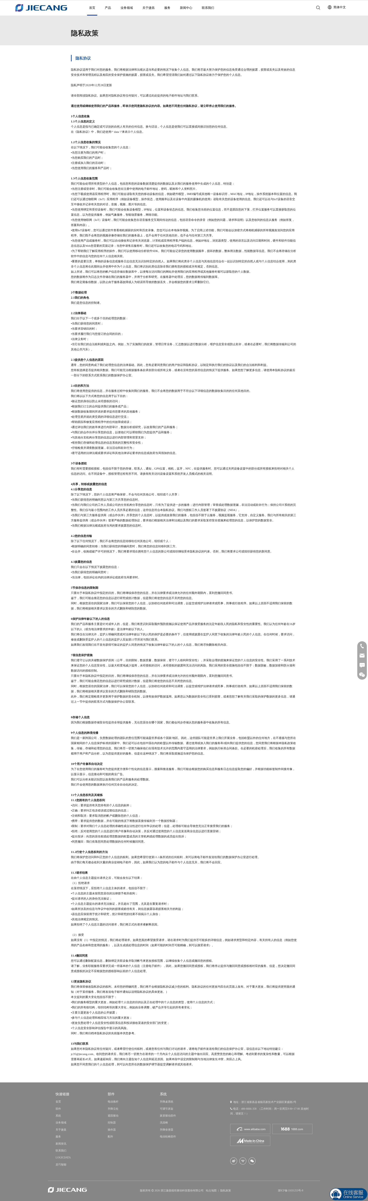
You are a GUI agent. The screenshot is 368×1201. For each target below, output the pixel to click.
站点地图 (211, 1190)
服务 (167, 7)
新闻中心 (186, 7)
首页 (92, 7)
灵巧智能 (61, 1164)
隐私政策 (225, 1190)
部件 (58, 1108)
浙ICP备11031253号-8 (290, 1190)
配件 (110, 1136)
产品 (108, 7)
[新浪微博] (233, 1161)
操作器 (112, 1129)
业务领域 (127, 7)
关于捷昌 (148, 7)
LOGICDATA (63, 1157)
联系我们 (208, 7)
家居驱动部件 (168, 1115)
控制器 (112, 1122)
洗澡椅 (164, 1122)
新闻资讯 (61, 1143)
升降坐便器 (166, 1129)
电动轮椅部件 (168, 1136)
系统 (58, 1115)
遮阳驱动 (113, 1115)
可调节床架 (166, 1108)
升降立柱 (113, 1108)
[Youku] (242, 1161)
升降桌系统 (166, 1101)
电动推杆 (113, 1101)
